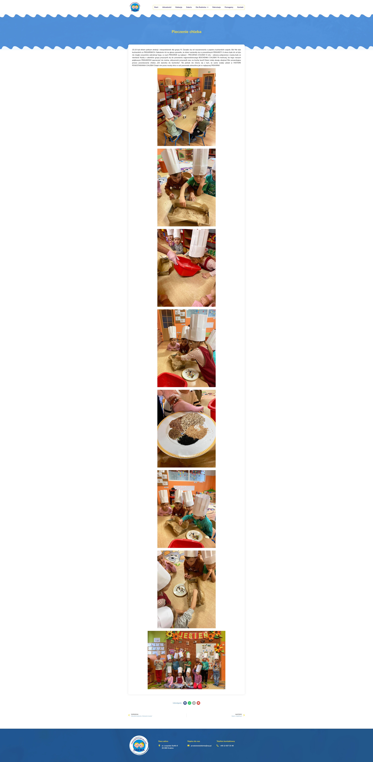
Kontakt (240, 7)
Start (156, 7)
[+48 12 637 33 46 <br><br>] (218, 746)
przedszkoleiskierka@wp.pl (201, 746)
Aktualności (166, 7)
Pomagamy (229, 7)
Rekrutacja (216, 7)
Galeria (189, 7)
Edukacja (178, 7)
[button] (185, 703)
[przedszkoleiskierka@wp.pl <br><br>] (188, 746)
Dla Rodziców (201, 7)
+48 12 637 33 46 (227, 746)
